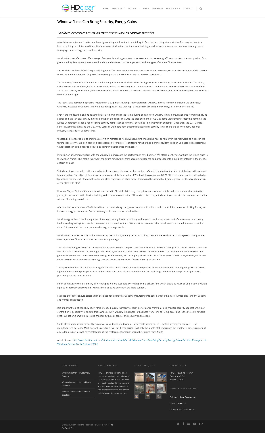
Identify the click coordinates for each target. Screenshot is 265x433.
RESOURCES (172, 9)
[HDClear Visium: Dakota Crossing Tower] (150, 377)
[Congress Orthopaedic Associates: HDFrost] (161, 396)
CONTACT (188, 9)
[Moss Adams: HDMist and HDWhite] (139, 388)
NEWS (146, 9)
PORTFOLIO (157, 9)
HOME (105, 9)
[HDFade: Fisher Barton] (161, 388)
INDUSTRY (132, 9)
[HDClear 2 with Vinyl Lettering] (150, 388)
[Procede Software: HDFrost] (150, 396)
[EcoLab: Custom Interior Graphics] (161, 377)
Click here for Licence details (182, 409)
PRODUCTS (117, 9)
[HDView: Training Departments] (139, 396)
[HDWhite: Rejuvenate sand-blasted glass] (139, 377)
